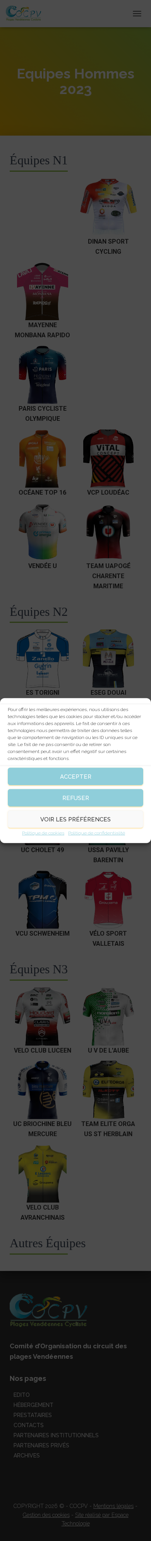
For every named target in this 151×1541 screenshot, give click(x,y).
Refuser (75, 797)
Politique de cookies (43, 833)
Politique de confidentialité (96, 833)
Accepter (75, 776)
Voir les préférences (75, 819)
